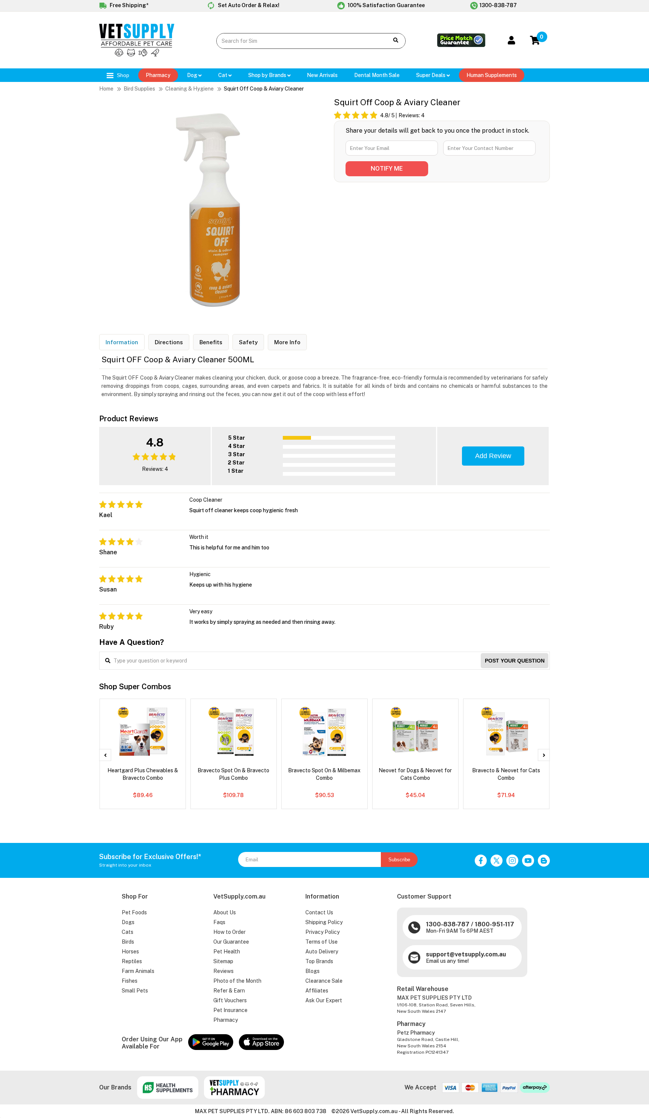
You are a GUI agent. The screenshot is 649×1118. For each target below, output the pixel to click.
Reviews (223, 971)
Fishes (129, 981)
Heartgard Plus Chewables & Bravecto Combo (142, 774)
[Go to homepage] (136, 54)
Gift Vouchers (230, 1000)
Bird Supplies (139, 89)
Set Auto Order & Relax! (248, 5)
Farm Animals (138, 971)
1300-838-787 (498, 5)
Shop (122, 75)
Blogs (312, 971)
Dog (192, 75)
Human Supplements (491, 75)
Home (106, 89)
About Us (224, 912)
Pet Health (226, 952)
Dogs (128, 922)
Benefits (210, 342)
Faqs (219, 922)
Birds (128, 942)
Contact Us (319, 912)
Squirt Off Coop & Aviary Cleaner (264, 89)
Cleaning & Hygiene (189, 89)
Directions (169, 342)
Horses (130, 952)
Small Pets (135, 991)
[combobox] (297, 40)
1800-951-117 (494, 924)
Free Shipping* (128, 5)
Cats (127, 932)
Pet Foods (134, 912)
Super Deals (431, 75)
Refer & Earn (229, 991)
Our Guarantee (231, 942)
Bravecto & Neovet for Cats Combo (506, 774)
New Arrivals (322, 75)
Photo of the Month (237, 981)
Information (122, 342)
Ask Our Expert (323, 1000)
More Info (287, 342)
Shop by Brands (267, 75)
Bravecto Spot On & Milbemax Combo (324, 774)
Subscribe (399, 859)
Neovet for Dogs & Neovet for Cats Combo (415, 774)
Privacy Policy (322, 932)
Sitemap (223, 961)
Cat (223, 75)
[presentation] (105, 755)
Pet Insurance (230, 1010)
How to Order (229, 932)
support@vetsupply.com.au (466, 954)
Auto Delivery (321, 952)
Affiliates (316, 991)
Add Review (493, 456)
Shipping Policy (324, 922)
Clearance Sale (324, 981)
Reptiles (132, 961)
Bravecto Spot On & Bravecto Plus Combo (233, 774)
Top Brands (319, 961)
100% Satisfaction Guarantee (386, 5)
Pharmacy (158, 75)
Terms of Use (321, 942)
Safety (248, 342)
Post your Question (515, 661)
